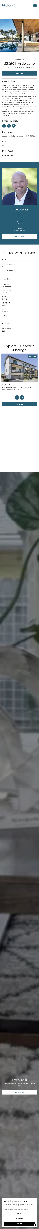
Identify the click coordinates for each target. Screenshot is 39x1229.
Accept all (19, 1223)
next (22, 397)
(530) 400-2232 (19, 224)
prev (17, 397)
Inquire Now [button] (19, 73)
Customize (19, 1218)
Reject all (19, 1213)
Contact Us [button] (19, 1092)
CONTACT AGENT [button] (19, 236)
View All (19, 404)
